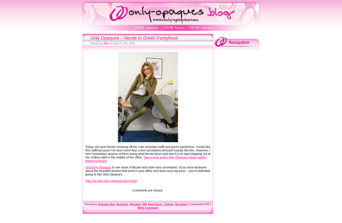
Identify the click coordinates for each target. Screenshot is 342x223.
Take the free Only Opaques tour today (111, 181)
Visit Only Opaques (98, 167)
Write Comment (147, 207)
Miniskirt (135, 204)
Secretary (181, 204)
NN (144, 204)
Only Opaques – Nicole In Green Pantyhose (134, 38)
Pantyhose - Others (161, 204)
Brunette (122, 204)
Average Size (106, 204)
